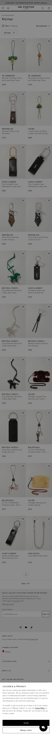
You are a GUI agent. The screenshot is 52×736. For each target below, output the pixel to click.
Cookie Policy (40, 708)
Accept (26, 723)
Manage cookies (26, 730)
